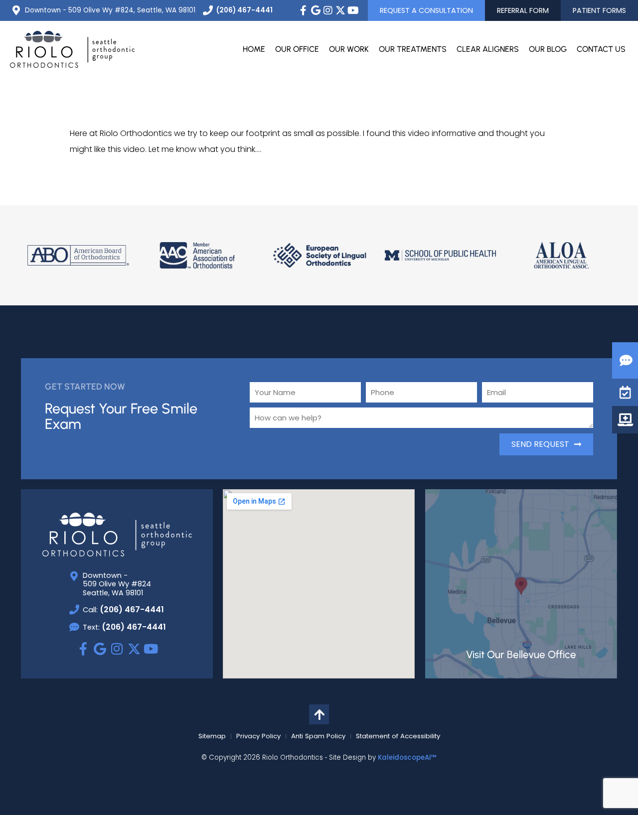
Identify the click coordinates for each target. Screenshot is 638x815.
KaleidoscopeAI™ (407, 757)
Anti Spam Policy (318, 736)
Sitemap (212, 736)
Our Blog (548, 49)
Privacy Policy (258, 736)
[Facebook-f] (303, 10)
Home (254, 49)
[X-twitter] (340, 10)
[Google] (315, 10)
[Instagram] (328, 10)
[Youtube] (353, 10)
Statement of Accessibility (398, 736)
